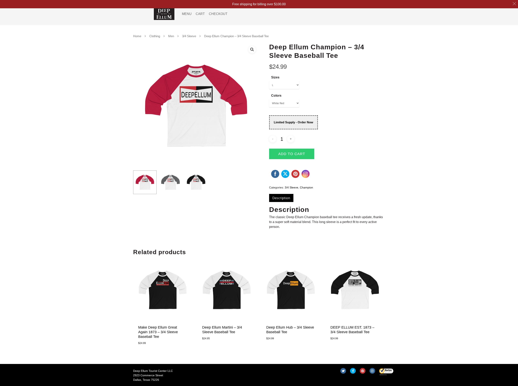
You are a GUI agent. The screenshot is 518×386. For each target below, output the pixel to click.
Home (137, 36)
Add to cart (291, 154)
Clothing (154, 36)
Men (171, 36)
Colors (276, 95)
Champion (306, 187)
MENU (187, 14)
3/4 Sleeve (189, 36)
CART (200, 14)
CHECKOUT (218, 14)
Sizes (275, 77)
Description (281, 198)
